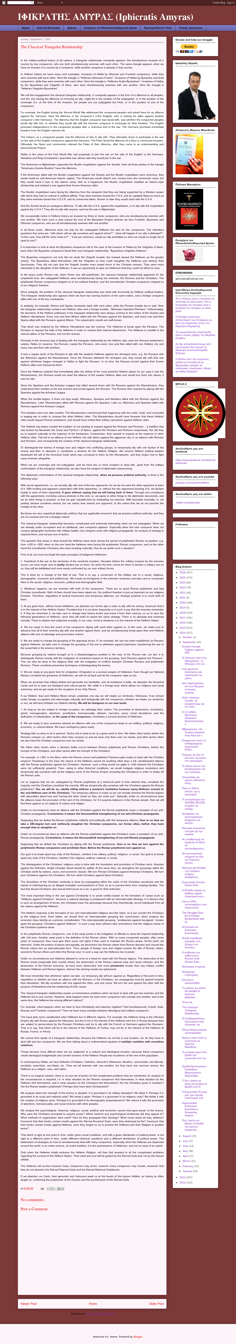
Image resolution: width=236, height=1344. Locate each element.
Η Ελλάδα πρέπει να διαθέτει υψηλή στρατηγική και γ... (194, 893)
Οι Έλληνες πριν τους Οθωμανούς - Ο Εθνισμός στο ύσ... (194, 660)
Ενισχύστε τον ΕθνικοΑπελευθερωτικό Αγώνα (110, 27)
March (187, 1161)
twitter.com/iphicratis (188, 502)
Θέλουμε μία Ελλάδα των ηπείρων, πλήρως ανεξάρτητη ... (194, 872)
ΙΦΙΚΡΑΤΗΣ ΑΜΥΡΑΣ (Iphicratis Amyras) (105, 16)
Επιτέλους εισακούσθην (191, 981)
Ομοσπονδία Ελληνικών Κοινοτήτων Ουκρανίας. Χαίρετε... (190, 1109)
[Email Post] (41, 1188)
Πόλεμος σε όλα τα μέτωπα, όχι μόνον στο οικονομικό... (194, 757)
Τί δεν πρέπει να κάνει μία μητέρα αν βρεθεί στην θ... (194, 1083)
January (188, 1171)
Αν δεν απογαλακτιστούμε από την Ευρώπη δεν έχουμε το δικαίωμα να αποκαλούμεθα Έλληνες (193, 348)
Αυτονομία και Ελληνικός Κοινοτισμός (190, 930)
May (185, 1151)
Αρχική (26, 27)
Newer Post (29, 1304)
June (186, 1145)
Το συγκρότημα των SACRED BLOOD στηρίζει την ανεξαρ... (193, 804)
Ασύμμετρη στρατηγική (190, 973)
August (187, 1136)
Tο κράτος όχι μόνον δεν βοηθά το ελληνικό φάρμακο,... (194, 992)
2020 (183, 602)
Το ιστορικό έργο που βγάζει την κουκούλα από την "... (194, 1057)
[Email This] (49, 1189)
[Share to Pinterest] (63, 1189)
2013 (183, 1177)
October (188, 637)
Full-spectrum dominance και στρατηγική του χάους (192, 673)
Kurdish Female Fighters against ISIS (193, 649)
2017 (183, 617)
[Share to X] (56, 1189)
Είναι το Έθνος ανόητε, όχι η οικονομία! (191, 791)
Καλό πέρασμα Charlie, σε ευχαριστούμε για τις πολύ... (193, 702)
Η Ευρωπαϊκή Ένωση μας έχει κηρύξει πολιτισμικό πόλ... (194, 1095)
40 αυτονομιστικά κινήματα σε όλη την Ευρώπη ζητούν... (192, 858)
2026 (183, 572)
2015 (183, 627)
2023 (183, 587)
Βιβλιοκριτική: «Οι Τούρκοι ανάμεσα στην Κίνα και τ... (193, 732)
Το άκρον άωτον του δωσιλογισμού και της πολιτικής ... (193, 769)
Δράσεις (72, 27)
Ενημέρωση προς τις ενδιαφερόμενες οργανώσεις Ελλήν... (194, 745)
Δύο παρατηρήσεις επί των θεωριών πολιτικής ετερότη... (193, 688)
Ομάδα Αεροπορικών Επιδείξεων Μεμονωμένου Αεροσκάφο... (194, 1071)
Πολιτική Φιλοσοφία (48, 27)
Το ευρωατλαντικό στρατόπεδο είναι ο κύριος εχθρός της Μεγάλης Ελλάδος (195, 335)
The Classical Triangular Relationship (190, 1010)
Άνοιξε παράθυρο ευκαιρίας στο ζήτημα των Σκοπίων (192, 943)
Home (93, 1304)
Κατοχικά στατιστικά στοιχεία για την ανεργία (193, 831)
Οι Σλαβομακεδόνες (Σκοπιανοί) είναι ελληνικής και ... (193, 1021)
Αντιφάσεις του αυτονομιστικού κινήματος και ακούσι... (192, 818)
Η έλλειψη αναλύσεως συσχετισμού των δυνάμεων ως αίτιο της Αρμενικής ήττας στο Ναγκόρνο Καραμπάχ (194, 321)
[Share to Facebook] (59, 1189)
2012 (183, 1182)
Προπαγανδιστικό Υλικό (158, 27)
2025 (183, 577)
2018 (183, 612)
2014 (183, 632)
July (185, 1140)
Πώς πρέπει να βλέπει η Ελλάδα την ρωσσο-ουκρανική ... (193, 1125)
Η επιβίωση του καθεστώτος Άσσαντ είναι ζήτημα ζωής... (192, 957)
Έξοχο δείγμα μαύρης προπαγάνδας (194, 1031)
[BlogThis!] (52, 1189)
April (186, 1156)
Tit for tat (187, 1002)
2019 (183, 607)
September (189, 642)
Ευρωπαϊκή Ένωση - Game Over (194, 884)
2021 (183, 597)
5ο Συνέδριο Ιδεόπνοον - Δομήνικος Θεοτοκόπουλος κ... (193, 718)
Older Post (156, 1304)
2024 (183, 582)
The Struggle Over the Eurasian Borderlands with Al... (193, 917)
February (188, 1166)
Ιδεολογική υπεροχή (193, 966)
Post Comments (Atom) (100, 1313)
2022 (183, 592)
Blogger (137, 1336)
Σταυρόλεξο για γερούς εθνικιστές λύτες (193, 780)
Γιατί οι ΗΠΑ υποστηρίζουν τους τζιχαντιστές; (194, 904)
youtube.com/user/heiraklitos (192, 482)
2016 (183, 622)
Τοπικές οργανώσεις (191, 27)
